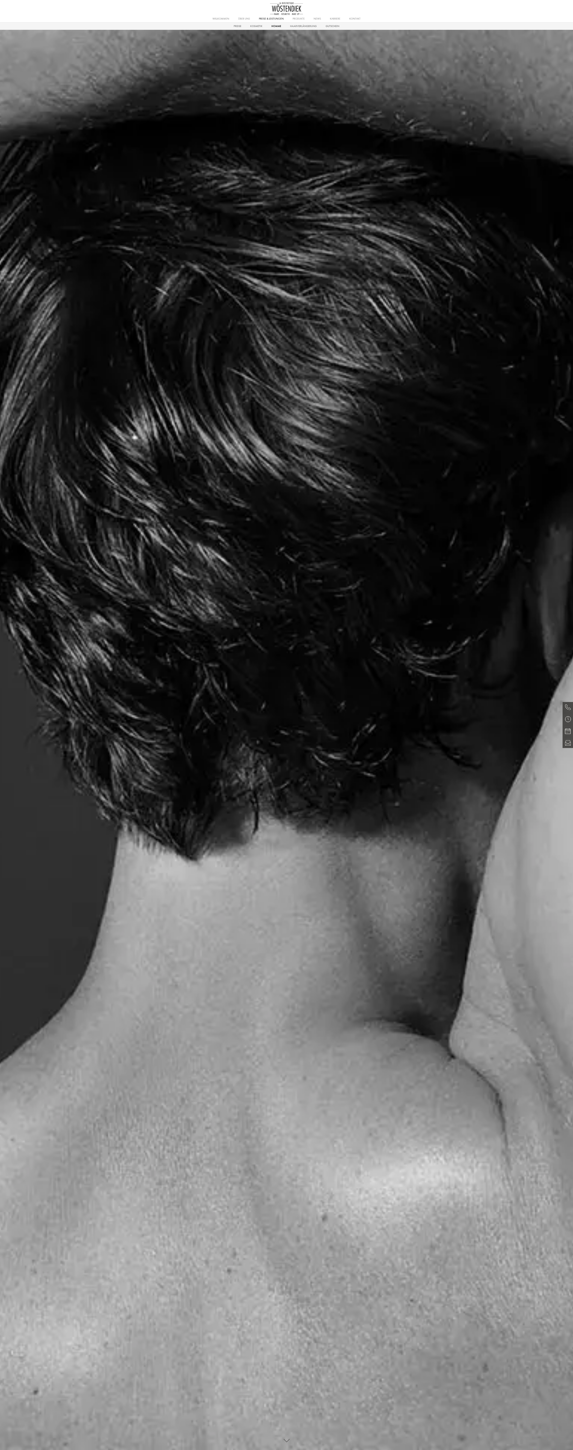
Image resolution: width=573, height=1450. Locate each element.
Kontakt (355, 18)
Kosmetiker (285, 18)
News (317, 18)
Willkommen (220, 18)
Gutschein (332, 26)
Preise (237, 26)
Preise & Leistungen (271, 18)
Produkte (299, 18)
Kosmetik (256, 26)
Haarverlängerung (303, 26)
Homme (276, 26)
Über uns (244, 18)
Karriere (335, 18)
